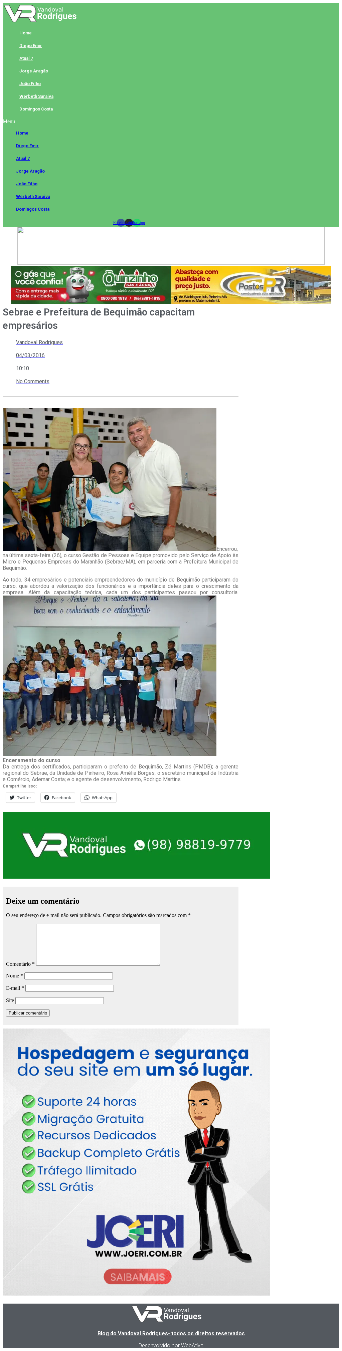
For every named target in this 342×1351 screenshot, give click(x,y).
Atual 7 (26, 58)
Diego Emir (30, 45)
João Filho (30, 83)
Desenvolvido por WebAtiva (171, 1345)
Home (25, 32)
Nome (14, 975)
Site (10, 1000)
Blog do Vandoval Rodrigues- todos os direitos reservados (171, 1333)
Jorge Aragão (33, 70)
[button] (129, 122)
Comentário (20, 964)
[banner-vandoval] (136, 877)
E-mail (15, 988)
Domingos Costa (36, 108)
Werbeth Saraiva (36, 96)
